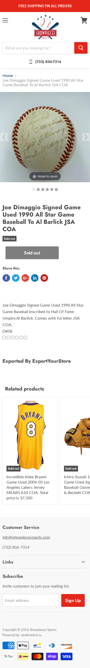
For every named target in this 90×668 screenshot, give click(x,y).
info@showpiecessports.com (26, 537)
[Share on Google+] (25, 278)
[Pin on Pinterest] (44, 278)
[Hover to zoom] (45, 136)
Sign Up (73, 600)
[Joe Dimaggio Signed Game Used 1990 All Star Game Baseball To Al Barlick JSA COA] (33, 189)
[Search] (81, 48)
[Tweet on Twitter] (16, 278)
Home (7, 75)
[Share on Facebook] (6, 278)
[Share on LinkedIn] (34, 278)
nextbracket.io (31, 635)
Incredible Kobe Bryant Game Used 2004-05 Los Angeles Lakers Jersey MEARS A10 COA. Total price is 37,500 (28, 487)
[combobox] (38, 48)
